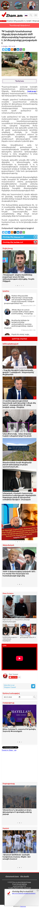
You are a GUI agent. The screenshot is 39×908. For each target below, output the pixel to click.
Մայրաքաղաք (9, 783)
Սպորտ (6, 828)
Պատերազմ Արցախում (19, 25)
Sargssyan (23, 906)
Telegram (17, 237)
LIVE (4, 645)
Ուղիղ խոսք (8, 248)
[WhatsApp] (23, 49)
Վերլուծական (8, 545)
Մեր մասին (24, 876)
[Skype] (6, 49)
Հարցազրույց (8, 703)
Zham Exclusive (8, 593)
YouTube (17, 242)
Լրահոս (6, 291)
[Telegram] (3, 49)
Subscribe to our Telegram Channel (10, 686)
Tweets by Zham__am (9, 750)
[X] (15, 49)
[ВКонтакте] (9, 49)
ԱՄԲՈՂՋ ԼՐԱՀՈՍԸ (19, 339)
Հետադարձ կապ (12, 876)
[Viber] (21, 49)
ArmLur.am (31, 91)
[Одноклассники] (12, 49)
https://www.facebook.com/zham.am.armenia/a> (24, 893)
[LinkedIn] (18, 49)
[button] (4, 267)
